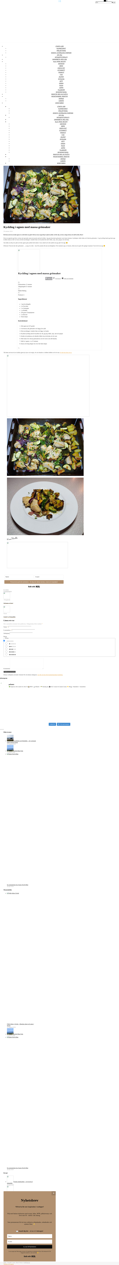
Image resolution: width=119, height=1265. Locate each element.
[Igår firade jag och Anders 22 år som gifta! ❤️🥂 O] (44, 705)
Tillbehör (61, 90)
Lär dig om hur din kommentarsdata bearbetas (50, 675)
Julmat (61, 77)
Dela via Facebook (68, 278)
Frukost (61, 72)
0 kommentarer (7, 591)
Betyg (5, 636)
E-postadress (7, 630)
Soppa (61, 88)
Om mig (59, 55)
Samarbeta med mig (59, 59)
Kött (61, 81)
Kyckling (61, 79)
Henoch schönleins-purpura (61, 53)
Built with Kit (34, 586)
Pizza (61, 85)
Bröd (61, 66)
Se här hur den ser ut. (66, 352)
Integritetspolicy (61, 57)
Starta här (59, 46)
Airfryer (61, 64)
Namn (5, 627)
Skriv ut (50, 278)
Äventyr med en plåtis (59, 94)
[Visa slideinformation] (37, 567)
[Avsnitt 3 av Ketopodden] (6, 612)
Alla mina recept (59, 62)
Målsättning (61, 51)
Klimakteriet (61, 48)
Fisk (61, 75)
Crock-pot (61, 68)
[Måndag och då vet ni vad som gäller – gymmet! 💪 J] (14, 706)
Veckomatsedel (61, 92)
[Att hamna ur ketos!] (6, 598)
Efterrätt (61, 70)
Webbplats (6, 633)
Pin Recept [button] (58, 278)
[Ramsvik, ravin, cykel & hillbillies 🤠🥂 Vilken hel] (74, 704)
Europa (61, 101)
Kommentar (6, 668)
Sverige (61, 99)
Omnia (61, 83)
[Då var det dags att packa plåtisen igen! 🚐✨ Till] (104, 704)
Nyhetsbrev (59, 103)
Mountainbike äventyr (59, 96)
